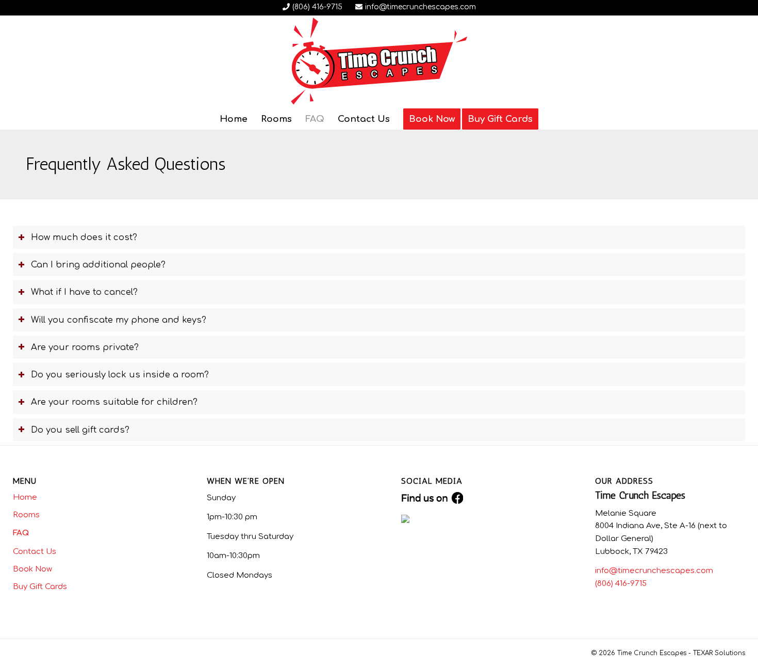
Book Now (32, 569)
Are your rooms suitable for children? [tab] (114, 402)
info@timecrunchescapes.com (420, 7)
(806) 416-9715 (317, 7)
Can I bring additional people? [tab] (98, 264)
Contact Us (34, 551)
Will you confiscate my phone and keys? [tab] (118, 320)
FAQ (21, 533)
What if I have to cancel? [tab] (84, 292)
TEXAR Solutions (719, 653)
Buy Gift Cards (40, 586)
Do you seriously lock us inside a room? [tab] (120, 374)
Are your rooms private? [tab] (85, 347)
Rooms (26, 515)
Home (25, 497)
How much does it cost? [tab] (84, 237)
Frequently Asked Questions (126, 163)
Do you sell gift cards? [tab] (80, 430)
